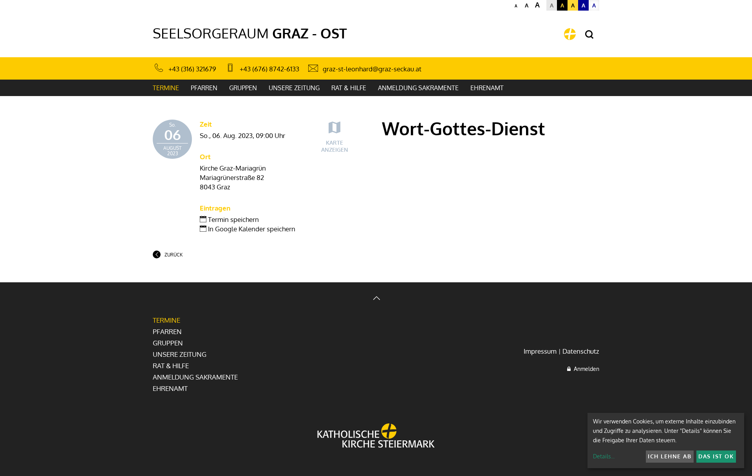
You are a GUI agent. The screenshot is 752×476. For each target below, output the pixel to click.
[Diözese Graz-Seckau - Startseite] (570, 34)
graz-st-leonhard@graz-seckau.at (372, 69)
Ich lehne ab (669, 456)
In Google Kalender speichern (250, 229)
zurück (173, 255)
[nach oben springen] (376, 299)
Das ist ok (716, 456)
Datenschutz (580, 351)
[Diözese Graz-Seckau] (376, 436)
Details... (604, 456)
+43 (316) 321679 (192, 69)
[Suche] (589, 34)
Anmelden (585, 368)
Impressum (540, 351)
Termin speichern (232, 219)
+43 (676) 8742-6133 (269, 69)
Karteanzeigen (334, 146)
